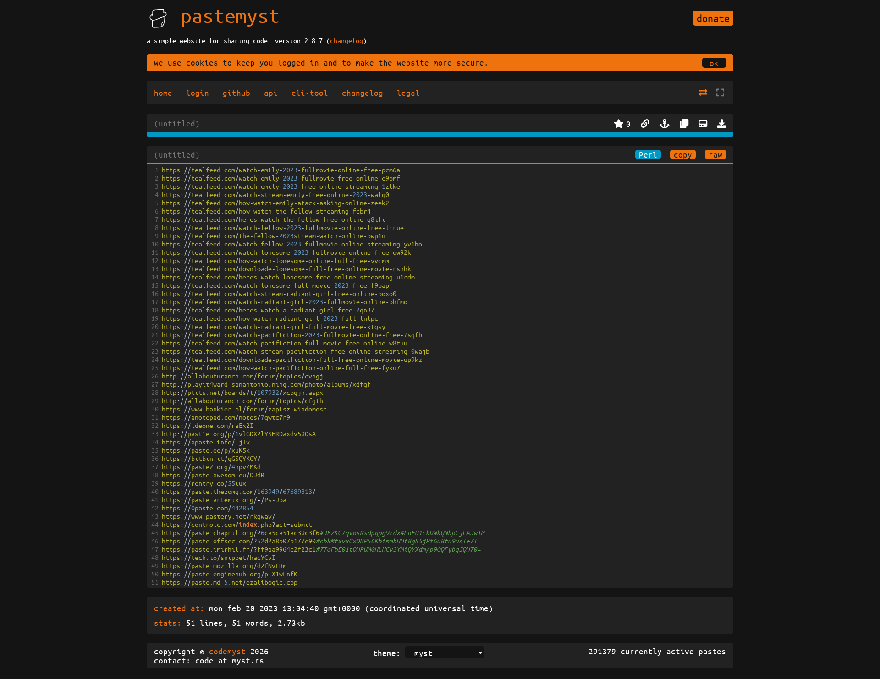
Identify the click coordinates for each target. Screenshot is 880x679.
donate (713, 18)
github (236, 92)
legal (408, 92)
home (163, 92)
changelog (346, 40)
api (271, 92)
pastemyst (230, 15)
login (197, 92)
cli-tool (310, 92)
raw (715, 154)
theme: (387, 652)
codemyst (227, 651)
